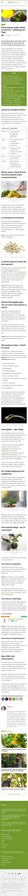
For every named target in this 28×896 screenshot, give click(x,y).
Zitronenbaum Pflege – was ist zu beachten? (13, 97)
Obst (2, 842)
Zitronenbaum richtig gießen (12, 98)
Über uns (3, 864)
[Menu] (2, 2)
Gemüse (3, 840)
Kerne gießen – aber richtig (9, 93)
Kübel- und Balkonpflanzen (7, 838)
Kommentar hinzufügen (14, 794)
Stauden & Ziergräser (5, 834)
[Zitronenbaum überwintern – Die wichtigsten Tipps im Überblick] (14, 741)
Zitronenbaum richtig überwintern (13, 102)
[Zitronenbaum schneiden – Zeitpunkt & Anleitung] (14, 780)
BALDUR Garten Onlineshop (7, 856)
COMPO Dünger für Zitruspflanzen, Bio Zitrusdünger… (16, 619)
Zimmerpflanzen (4, 844)
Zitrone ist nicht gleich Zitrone (10, 76)
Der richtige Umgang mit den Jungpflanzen (13, 95)
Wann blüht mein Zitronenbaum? (11, 104)
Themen (15, 890)
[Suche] (26, 2)
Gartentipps (3, 846)
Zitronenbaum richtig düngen (12, 100)
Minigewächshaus (6, 453)
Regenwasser (4, 592)
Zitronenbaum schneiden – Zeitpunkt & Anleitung (13, 789)
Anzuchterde (21, 272)
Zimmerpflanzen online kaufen (7, 858)
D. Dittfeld (8, 35)
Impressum (20, 890)
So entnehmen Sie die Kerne (9, 82)
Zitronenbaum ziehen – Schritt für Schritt (13, 91)
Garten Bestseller (5, 860)
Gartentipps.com (10, 890)
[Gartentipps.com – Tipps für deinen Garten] (14, 2)
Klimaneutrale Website (6, 862)
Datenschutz (3, 892)
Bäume (3, 24)
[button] (3, 699)
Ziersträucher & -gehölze (6, 836)
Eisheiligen (12, 485)
